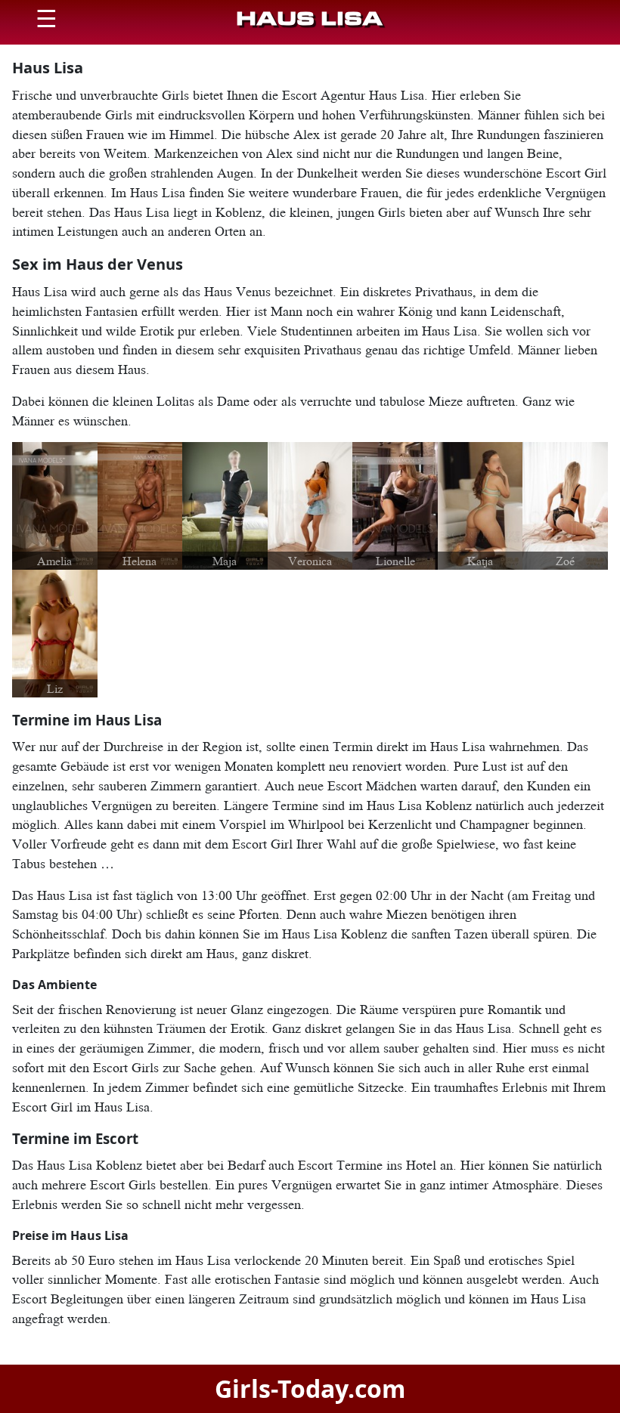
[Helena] (140, 504)
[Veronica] (310, 504)
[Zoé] (565, 504)
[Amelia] (55, 504)
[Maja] (225, 504)
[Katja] (480, 504)
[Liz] (55, 631)
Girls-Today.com (310, 1388)
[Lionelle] (395, 504)
